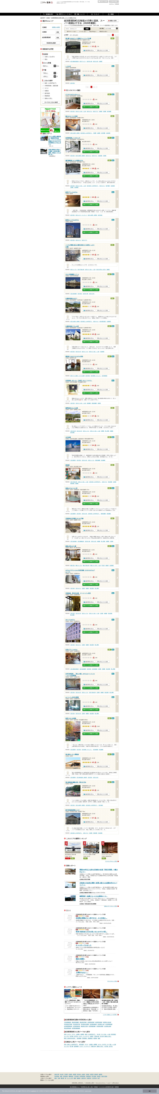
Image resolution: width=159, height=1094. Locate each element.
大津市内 (94, 1078)
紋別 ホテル (89, 111)
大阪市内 (83, 1078)
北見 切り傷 (85, 293)
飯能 (75, 1078)
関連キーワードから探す (47, 1080)
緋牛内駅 (72, 432)
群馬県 (74, 1074)
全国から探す (56, 27)
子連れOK (96, 1036)
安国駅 (104, 111)
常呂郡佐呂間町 (85, 1024)
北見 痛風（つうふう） (87, 749)
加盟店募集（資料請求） (78, 1082)
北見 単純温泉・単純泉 (82, 777)
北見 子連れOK (73, 482)
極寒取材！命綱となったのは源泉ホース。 (94, 896)
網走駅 (107, 565)
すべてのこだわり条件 (51, 102)
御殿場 (78, 1078)
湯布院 (99, 1076)
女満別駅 (112, 565)
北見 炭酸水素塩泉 (74, 669)
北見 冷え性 (91, 293)
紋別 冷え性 (95, 61)
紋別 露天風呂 (103, 321)
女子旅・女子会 (74, 1036)
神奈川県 (56, 1074)
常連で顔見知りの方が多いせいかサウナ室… (91, 932)
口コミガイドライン (101, 1082)
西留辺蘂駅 (94, 403)
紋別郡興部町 (108, 1024)
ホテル (69, 1034)
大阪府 (83, 1074)
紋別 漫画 (100, 215)
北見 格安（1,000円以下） (95, 482)
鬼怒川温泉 (104, 1076)
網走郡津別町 (83, 1022)
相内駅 (99, 403)
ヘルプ (108, 1082)
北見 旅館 (101, 805)
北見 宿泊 (80, 293)
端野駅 (102, 431)
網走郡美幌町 (75, 1022)
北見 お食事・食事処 (80, 805)
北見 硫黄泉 (73, 460)
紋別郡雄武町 (76, 1026)
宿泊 (65, 1034)
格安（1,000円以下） (90, 1034)
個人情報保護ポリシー (75, 1087)
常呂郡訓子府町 (68, 1024)
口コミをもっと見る (112, 981)
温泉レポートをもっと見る (110, 906)
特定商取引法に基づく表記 (87, 1087)
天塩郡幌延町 (67, 1022)
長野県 (92, 1074)
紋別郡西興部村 (68, 1026)
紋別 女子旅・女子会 (101, 269)
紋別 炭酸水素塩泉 (74, 61)
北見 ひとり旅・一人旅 (81, 403)
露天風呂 (113, 1034)
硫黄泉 (95, 1038)
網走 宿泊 (72, 565)
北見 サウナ (104, 482)
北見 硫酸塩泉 (81, 541)
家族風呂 (47, 96)
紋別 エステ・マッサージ (81, 215)
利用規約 (96, 1087)
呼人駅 (103, 565)
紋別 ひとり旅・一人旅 (81, 111)
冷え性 (98, 1034)
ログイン (111, 4)
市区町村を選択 (51, 43)
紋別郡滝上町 (101, 1024)
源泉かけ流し (107, 1036)
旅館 (99, 1038)
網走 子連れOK (86, 565)
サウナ (73, 1034)
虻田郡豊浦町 (92, 1026)
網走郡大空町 (84, 1026)
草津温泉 (56, 1076)
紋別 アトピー (83, 61)
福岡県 (100, 1074)
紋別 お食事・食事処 (75, 133)
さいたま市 (70, 1078)
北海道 (87, 1074)
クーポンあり (82, 31)
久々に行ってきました (84, 945)
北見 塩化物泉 (73, 293)
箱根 (61, 1076)
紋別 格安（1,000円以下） (86, 133)
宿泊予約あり (92, 31)
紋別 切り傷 (89, 61)
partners (33, 1091)
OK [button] (150, 1091)
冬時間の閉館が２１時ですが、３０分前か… (91, 918)
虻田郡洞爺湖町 (76, 1028)
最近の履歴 (114, 1)
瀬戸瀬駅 (109, 111)
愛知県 (96, 1074)
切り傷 (102, 1036)
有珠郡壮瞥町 (99, 1026)
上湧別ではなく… (82, 972)
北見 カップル (86, 431)
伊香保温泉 (82, 1076)
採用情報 (117, 1087)
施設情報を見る (89, 50)
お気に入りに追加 (103, 50)
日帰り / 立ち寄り (50, 56)
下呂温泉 (76, 1076)
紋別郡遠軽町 (93, 1024)
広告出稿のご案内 (89, 1082)
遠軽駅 (100, 61)
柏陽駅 (111, 431)
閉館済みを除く (104, 31)
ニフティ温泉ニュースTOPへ (110, 1014)
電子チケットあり (71, 31)
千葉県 (66, 1074)
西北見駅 (110, 482)
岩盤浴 (47, 90)
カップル (66, 1036)
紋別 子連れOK (81, 269)
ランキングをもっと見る (111, 861)
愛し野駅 (107, 431)
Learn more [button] (88, 1091)
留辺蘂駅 (89, 403)
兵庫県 (70, 1074)
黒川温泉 (94, 1076)
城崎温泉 (71, 1076)
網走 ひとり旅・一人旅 (95, 565)
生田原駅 (108, 133)
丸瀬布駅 (76, 187)
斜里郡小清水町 (107, 1022)
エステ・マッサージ (84, 1036)
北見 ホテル (78, 588)
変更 (58, 32)
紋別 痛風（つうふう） (96, 375)
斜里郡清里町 (98, 1022)
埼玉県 (61, 1074)
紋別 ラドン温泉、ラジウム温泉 (77, 375)
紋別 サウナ (95, 111)
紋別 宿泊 (72, 83)
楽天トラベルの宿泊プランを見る (90, 106)
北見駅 (114, 482)
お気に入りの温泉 (103, 1)
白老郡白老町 (107, 1026)
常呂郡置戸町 (76, 1024)
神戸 (99, 1078)
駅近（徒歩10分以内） (70, 1038)
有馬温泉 (65, 1076)
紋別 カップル (73, 269)
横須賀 (62, 1078)
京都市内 (89, 1078)
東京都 (79, 1074)
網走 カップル (79, 565)
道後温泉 (88, 1076)
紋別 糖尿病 (104, 375)
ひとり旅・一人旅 (105, 1034)
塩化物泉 (79, 1038)
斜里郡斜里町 (91, 1022)
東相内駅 (72, 483)
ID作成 (117, 4)
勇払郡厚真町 (67, 1028)
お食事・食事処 (80, 1034)
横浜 (55, 1078)
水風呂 (91, 1036)
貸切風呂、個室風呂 (87, 1038)
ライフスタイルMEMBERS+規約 (106, 1087)
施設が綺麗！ (80, 959)
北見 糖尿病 (94, 669)
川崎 (59, 1078)
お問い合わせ (115, 1082)
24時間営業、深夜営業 (51, 85)
